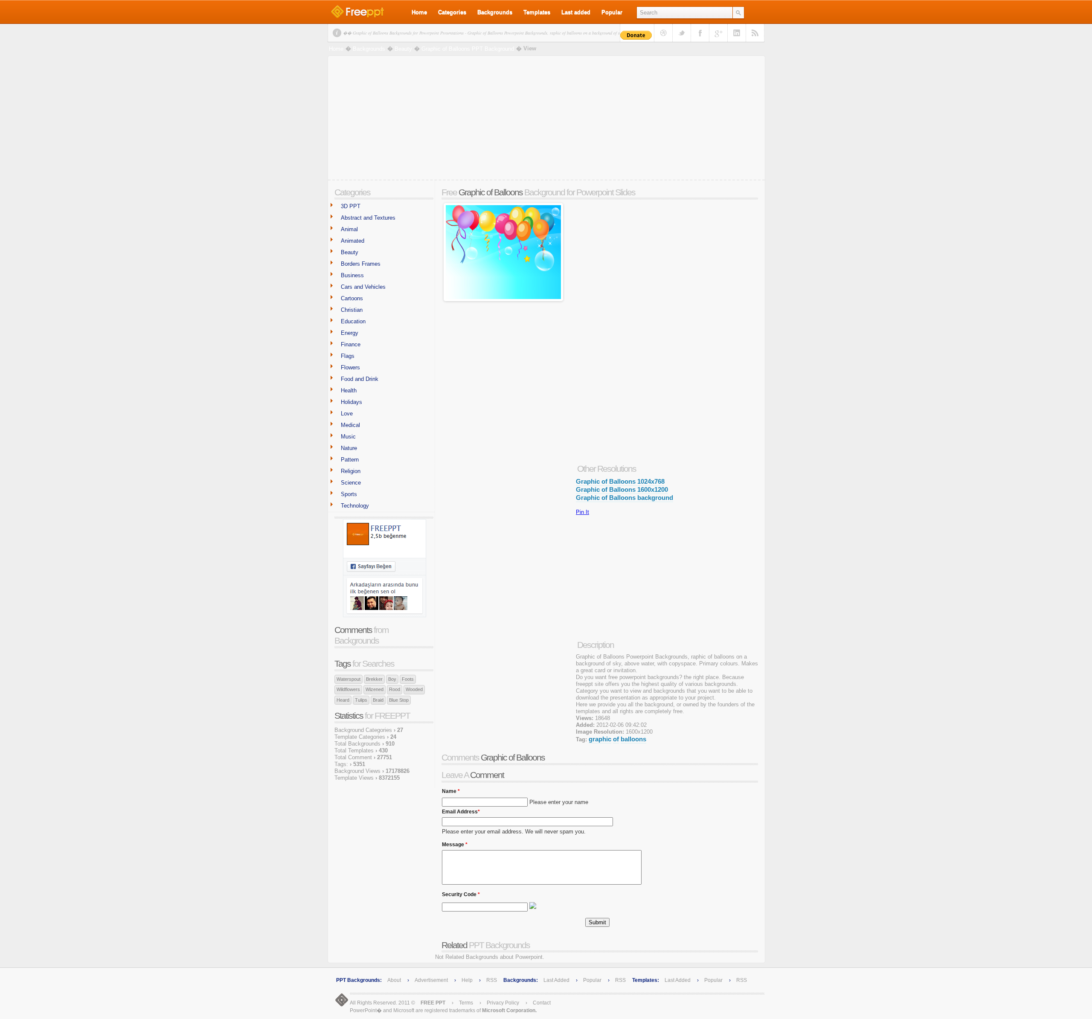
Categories (452, 12)
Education (353, 321)
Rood (394, 689)
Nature (349, 448)
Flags (347, 356)
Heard (343, 700)
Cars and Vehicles (363, 287)
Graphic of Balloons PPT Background (467, 49)
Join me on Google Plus (718, 33)
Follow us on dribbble (663, 33)
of (616, 739)
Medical (350, 425)
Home (419, 12)
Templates (536, 12)
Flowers (350, 367)
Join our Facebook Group (700, 33)
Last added (575, 12)
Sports (349, 494)
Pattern (350, 459)
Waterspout (348, 679)
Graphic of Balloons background (624, 497)
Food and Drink (359, 379)
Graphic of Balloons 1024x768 (620, 481)
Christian (352, 310)
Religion (350, 471)
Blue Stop (399, 700)
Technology (355, 505)
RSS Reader (755, 33)
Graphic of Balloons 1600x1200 (622, 489)
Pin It (582, 512)
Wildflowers (348, 689)
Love (347, 413)
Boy (392, 679)
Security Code (461, 892)
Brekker (374, 679)
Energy (349, 333)
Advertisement (432, 980)
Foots (408, 679)
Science (351, 482)
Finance (350, 344)
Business (352, 275)
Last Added (556, 980)
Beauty (403, 49)
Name (451, 789)
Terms (466, 1003)
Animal (349, 229)
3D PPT (350, 206)
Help (467, 980)
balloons (633, 739)
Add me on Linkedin (737, 33)
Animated (352, 241)
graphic (600, 739)
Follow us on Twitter (682, 33)
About (394, 980)
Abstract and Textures (368, 218)
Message (455, 842)
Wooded (414, 689)
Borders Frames (360, 264)
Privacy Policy (503, 1003)
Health (349, 390)
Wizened (374, 689)
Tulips (361, 700)
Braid (378, 700)
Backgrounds (494, 12)
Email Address (461, 809)
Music (348, 436)
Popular (611, 12)
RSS (491, 980)
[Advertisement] (546, 120)
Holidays (351, 402)
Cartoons (352, 298)
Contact (542, 1003)
